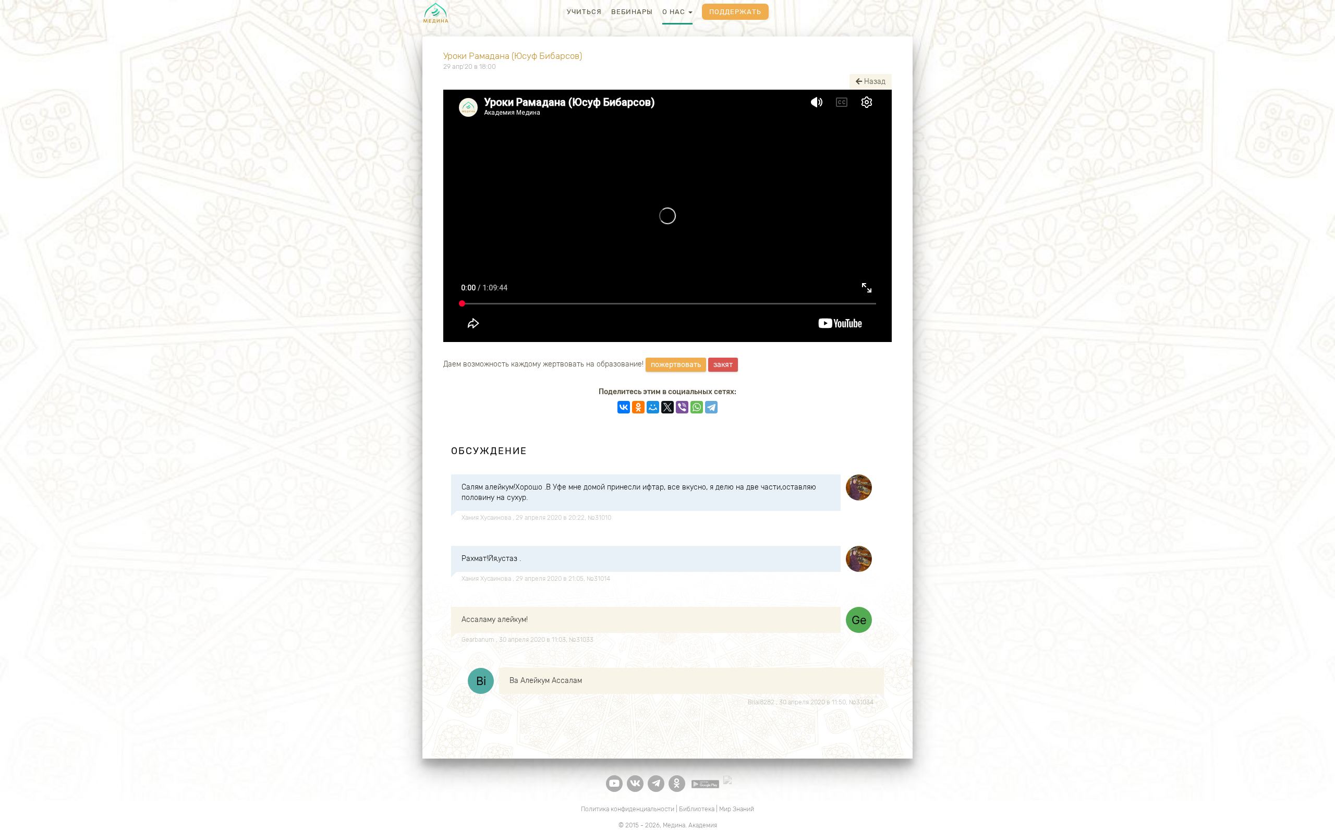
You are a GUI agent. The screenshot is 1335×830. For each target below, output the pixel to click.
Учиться (584, 12)
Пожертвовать (676, 364)
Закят (723, 364)
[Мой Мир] (653, 407)
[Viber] (682, 407)
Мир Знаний (736, 809)
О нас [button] (674, 12)
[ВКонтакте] (623, 407)
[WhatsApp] (696, 407)
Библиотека (696, 809)
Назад (873, 81)
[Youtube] (614, 783)
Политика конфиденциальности (627, 809)
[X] (667, 407)
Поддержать (735, 12)
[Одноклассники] (638, 407)
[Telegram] (711, 407)
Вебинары (632, 12)
